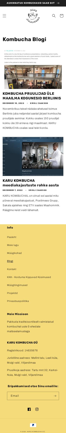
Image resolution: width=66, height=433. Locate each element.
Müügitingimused (17, 285)
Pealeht (11, 237)
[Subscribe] (55, 396)
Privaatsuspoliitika (18, 301)
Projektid (12, 293)
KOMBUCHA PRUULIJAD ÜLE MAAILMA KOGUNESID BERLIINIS (32, 95)
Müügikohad (14, 253)
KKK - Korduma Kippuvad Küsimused (29, 277)
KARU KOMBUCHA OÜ (36, 431)
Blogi (10, 261)
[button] (4, 16)
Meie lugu (13, 245)
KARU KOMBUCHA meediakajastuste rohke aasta (31, 182)
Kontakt (11, 269)
